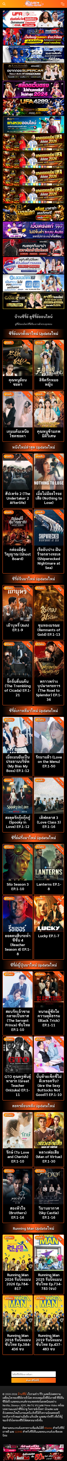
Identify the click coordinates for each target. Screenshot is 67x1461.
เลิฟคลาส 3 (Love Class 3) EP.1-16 (49, 822)
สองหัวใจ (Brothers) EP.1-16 (17, 1213)
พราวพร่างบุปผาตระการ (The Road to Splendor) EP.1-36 (49, 690)
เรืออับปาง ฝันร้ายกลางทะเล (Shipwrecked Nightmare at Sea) (48, 558)
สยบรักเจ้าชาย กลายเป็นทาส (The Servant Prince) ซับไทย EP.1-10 (17, 1020)
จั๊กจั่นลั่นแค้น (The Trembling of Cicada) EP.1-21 (17, 688)
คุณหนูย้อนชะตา (18, 382)
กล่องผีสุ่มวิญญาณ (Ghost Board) (18, 554)
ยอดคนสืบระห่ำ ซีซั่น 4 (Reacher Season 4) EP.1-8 (18, 944)
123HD (18, 1431)
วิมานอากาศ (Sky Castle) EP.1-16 (49, 1213)
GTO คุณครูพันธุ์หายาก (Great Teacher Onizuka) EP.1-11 (18, 1085)
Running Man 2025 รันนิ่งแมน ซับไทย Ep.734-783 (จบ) (49, 1281)
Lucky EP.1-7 (49, 935)
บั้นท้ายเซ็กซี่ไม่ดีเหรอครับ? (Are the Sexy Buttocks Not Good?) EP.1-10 (49, 1085)
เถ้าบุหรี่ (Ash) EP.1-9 (17, 627)
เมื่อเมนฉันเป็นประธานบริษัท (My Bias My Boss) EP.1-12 (18, 763)
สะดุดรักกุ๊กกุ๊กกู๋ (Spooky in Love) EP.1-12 (17, 822)
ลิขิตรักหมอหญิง (48, 382)
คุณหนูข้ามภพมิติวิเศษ (48, 433)
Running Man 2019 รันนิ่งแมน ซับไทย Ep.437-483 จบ (49, 1342)
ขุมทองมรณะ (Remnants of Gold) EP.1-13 (48, 630)
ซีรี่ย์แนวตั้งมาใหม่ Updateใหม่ (33, 333)
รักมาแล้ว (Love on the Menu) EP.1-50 (49, 761)
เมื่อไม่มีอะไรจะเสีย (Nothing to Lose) (49, 498)
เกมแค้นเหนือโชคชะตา (18, 433)
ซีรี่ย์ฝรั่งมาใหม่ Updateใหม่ (33, 837)
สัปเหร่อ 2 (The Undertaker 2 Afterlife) (17, 498)
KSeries (48, 1427)
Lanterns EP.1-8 (48, 886)
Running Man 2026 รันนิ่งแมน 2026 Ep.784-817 (18, 1281)
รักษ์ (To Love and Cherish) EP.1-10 (17, 1157)
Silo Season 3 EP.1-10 (18, 886)
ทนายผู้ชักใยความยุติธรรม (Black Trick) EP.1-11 (49, 1018)
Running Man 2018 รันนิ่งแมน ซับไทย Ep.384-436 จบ (18, 1342)
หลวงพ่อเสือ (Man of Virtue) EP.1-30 (49, 1157)
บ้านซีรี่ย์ (22, 1394)
